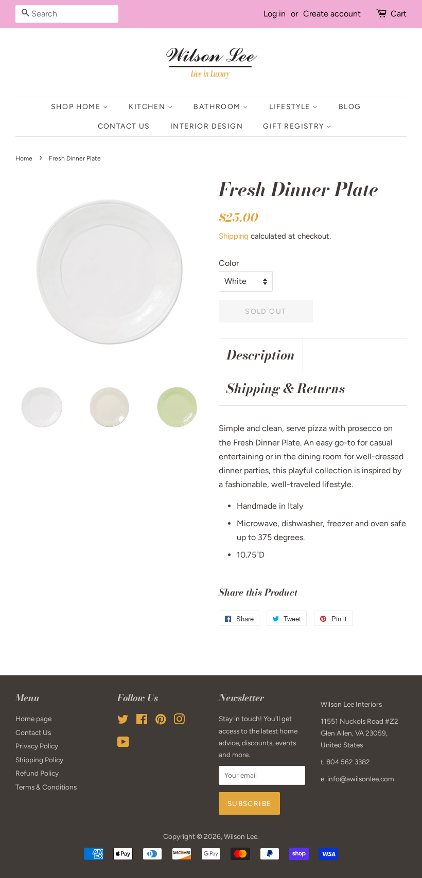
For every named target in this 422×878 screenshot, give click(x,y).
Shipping (234, 236)
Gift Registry (294, 126)
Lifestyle (290, 106)
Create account (332, 14)
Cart (399, 14)
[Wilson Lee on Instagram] (179, 721)
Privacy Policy (36, 746)
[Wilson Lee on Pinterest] (160, 721)
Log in (274, 14)
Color (229, 263)
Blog (350, 106)
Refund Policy (37, 773)
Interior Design (206, 126)
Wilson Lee (240, 836)
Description (260, 355)
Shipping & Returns (285, 389)
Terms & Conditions (46, 787)
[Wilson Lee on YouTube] (123, 744)
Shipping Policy (39, 760)
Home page (33, 718)
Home (23, 158)
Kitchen (148, 106)
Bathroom (218, 106)
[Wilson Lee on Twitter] (123, 721)
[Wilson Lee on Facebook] (142, 721)
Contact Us (124, 126)
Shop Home (77, 106)
